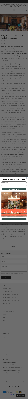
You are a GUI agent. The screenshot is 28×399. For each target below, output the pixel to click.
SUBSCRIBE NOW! (14, 189)
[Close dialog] (26, 178)
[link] (14, 204)
